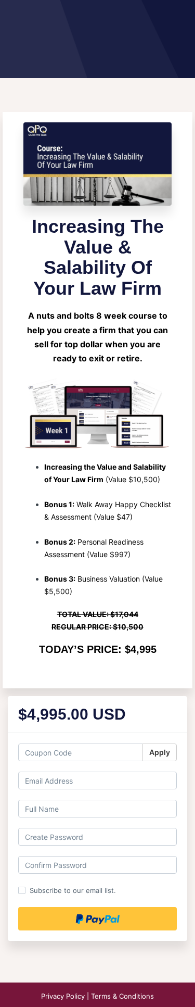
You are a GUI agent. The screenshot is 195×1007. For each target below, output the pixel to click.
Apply (159, 752)
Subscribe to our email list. (73, 890)
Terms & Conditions (122, 996)
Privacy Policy (64, 996)
